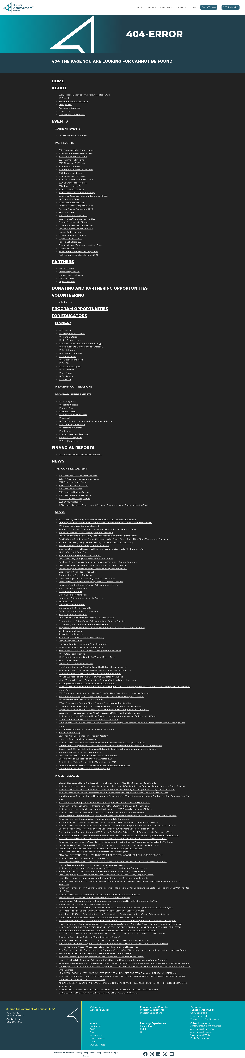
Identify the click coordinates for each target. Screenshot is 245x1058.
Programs (166, 7)
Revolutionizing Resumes (71, 634)
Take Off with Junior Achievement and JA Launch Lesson (86, 618)
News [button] (93, 1041)
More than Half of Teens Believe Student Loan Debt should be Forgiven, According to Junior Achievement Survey (114, 914)
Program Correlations (73, 386)
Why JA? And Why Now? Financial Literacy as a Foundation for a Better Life (95, 670)
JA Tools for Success (68, 405)
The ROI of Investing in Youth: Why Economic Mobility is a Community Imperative (98, 536)
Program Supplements (73, 394)
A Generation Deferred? (70, 591)
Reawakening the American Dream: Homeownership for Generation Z (93, 568)
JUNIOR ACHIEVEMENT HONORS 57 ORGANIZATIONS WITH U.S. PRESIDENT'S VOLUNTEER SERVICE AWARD (112, 934)
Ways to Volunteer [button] (99, 1010)
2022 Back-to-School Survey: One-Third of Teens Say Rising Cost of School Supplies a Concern (104, 693)
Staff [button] (92, 1029)
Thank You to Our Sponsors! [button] (204, 1019)
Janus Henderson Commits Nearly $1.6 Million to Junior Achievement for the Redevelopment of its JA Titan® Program (116, 907)
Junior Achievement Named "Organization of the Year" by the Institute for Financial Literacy (103, 868)
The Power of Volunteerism (72, 604)
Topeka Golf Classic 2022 (70, 238)
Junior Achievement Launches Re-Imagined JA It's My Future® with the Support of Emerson (104, 806)
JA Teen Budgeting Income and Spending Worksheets (85, 421)
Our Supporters (66, 278)
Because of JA (66, 601)
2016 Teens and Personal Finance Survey (78, 475)
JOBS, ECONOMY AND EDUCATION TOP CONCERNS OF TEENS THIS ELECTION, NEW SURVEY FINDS (108, 989)
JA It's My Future (67, 350)
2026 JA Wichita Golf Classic (72, 176)
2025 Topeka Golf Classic (70, 173)
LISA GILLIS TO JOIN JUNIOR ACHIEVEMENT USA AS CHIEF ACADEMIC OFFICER (98, 993)
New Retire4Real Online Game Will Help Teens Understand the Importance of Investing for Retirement (109, 845)
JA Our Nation (65, 373)
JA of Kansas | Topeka (201, 1032)
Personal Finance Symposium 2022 (76, 206)
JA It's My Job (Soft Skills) (71, 353)
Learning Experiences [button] (153, 1023)
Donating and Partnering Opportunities (100, 288)
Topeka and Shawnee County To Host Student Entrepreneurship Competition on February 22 (104, 709)
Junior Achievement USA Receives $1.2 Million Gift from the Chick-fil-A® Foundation (99, 894)
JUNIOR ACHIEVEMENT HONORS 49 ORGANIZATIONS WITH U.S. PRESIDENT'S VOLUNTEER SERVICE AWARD (113, 838)
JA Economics (65, 330)
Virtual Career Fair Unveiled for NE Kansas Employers (84, 768)
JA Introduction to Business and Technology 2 (81, 347)
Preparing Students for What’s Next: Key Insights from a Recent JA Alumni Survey (98, 529)
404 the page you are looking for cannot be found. (113, 61)
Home (140, 7)
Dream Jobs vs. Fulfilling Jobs (73, 595)
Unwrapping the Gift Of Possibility (75, 608)
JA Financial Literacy (68, 337)
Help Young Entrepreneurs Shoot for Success (81, 598)
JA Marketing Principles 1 (71, 360)
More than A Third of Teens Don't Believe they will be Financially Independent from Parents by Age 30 (108, 822)
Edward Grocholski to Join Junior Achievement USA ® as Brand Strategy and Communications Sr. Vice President (113, 960)
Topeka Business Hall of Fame (73, 222)
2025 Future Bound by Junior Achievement (80, 555)
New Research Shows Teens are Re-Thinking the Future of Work (90, 650)
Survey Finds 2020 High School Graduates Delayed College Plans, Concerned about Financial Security (108, 749)
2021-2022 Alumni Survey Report (74, 498)
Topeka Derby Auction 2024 (72, 235)
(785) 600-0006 (14, 1022)
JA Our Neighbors (67, 401)
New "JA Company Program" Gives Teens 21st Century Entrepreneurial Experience (98, 947)
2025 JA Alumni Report (70, 502)
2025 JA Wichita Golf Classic (72, 163)
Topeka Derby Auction (70, 232)
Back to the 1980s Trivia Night (73, 136)
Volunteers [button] (96, 1007)
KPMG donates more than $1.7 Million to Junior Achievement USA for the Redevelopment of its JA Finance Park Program (117, 920)
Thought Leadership (71, 468)
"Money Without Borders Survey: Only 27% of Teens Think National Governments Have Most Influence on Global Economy (118, 815)
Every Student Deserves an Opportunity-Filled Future (84, 95)
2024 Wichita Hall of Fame (71, 160)
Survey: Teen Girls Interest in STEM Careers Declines (84, 904)
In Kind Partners (66, 268)
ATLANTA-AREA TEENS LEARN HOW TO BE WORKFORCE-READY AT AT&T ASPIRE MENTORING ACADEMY (111, 855)
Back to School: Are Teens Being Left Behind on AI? (84, 545)
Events (180, 7)
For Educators (69, 315)
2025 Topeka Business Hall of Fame (76, 169)
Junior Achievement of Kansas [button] (205, 1026)
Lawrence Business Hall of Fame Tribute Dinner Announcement (90, 673)
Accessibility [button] (95, 1052)
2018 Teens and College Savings (74, 492)
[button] (155, 7)
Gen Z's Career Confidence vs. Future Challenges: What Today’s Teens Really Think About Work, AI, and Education (113, 539)
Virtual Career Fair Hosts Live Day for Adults (80, 752)
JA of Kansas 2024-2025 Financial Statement (80, 454)
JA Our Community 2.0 (70, 366)
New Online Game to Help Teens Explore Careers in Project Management (94, 852)
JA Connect (64, 418)
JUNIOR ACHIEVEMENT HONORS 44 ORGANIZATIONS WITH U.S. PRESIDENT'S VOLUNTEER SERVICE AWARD (113, 861)
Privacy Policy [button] (82, 1052)
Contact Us (64, 111)
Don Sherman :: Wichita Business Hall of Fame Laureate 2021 (88, 755)
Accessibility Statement (70, 108)
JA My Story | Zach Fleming (72, 654)
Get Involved (230, 7)
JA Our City (64, 363)
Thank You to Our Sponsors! (72, 114)
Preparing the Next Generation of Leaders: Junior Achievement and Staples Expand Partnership (105, 522)
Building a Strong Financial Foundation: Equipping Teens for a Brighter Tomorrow (98, 562)
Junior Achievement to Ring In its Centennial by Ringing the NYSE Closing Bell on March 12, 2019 (105, 809)
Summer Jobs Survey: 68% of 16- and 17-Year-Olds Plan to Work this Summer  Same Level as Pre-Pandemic (110, 745)
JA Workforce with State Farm (73, 552)
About (151, 7)
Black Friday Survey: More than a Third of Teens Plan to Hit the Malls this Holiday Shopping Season (106, 874)
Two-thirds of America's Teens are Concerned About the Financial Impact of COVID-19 (100, 848)
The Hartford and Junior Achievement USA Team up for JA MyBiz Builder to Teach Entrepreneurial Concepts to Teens (116, 832)
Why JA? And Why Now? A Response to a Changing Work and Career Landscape (98, 680)
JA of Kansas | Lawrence (202, 1029)
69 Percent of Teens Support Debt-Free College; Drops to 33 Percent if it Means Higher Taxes (104, 802)
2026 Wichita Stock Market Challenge (77, 192)
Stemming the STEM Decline (73, 588)
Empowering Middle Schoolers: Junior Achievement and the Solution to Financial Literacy (102, 627)
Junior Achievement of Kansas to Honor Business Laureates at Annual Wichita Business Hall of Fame (107, 716)
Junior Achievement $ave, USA (74, 434)
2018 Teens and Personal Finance (75, 495)
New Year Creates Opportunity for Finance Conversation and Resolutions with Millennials (101, 956)
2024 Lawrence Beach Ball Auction (76, 153)
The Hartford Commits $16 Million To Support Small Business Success (92, 865)
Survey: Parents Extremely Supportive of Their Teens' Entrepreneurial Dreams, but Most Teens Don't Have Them (113, 943)
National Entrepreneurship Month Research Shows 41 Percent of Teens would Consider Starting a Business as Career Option (119, 835)
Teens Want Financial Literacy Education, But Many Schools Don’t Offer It (94, 565)
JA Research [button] (96, 1035)
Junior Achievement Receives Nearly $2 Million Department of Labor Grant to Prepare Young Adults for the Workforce (116, 842)
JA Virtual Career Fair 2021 (71, 202)
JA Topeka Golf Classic (69, 199)
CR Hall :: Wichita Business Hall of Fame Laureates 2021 (85, 759)
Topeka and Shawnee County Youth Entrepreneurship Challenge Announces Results (100, 706)
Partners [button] (195, 1007)
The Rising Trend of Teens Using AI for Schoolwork (83, 644)
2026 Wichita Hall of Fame (71, 189)
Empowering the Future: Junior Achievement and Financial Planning (92, 621)
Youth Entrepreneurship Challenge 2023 (78, 255)
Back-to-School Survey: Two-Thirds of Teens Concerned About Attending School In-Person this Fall (106, 829)
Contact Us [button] (13, 1019)
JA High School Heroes (70, 340)
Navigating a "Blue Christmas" (73, 614)
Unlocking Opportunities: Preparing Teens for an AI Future (87, 578)
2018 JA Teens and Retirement (73, 485)
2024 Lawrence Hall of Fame (73, 156)
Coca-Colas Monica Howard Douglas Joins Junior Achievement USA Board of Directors (101, 917)
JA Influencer (65, 431)
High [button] (142, 1032)
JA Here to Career (67, 411)
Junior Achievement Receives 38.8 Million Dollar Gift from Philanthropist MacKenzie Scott (102, 812)
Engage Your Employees (71, 275)
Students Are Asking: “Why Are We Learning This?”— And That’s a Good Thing (96, 542)
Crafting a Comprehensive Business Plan (78, 611)
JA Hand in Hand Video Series (73, 414)
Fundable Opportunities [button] (202, 1010)
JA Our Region (66, 376)
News (193, 7)
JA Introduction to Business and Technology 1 (81, 343)
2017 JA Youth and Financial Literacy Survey (79, 479)
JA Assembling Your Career (72, 424)
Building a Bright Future (70, 631)
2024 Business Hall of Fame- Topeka (76, 150)
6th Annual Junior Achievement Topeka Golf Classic (83, 196)
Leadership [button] (95, 1026)
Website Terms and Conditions (73, 101)
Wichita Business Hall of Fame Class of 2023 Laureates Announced (91, 677)
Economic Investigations (70, 437)
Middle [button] (143, 1029)
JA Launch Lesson (67, 356)
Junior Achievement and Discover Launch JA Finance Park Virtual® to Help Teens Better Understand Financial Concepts (117, 825)
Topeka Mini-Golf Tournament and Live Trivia (80, 245)
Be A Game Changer (69, 660)
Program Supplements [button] (152, 1010)
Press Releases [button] (97, 1038)
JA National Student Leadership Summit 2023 (81, 647)
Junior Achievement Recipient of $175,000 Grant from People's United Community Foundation (104, 940)
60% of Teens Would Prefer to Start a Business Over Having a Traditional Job (95, 703)
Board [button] (93, 1032)
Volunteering (68, 295)
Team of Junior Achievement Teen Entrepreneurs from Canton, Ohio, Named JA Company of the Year (108, 901)
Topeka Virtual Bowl (68, 248)
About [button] (93, 1023)
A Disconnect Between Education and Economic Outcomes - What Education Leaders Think (104, 505)
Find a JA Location (199, 1038)
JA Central (64, 98)
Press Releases (67, 775)
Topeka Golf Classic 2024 (71, 242)
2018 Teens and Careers (70, 488)
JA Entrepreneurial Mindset (72, 333)
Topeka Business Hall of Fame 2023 (76, 228)
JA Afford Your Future (69, 441)
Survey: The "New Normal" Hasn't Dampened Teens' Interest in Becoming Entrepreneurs (102, 871)
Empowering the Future (70, 640)
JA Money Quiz (66, 408)
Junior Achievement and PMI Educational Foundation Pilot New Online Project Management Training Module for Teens (117, 789)
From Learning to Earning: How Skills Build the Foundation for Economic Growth (97, 519)
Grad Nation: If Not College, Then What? (78, 572)
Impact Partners (67, 281)
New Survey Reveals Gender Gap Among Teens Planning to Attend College (95, 953)
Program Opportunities (80, 308)
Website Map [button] (109, 1052)
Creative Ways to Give (69, 271)
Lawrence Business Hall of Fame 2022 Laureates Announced (88, 719)
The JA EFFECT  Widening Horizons (76, 663)
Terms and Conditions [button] (64, 1052)
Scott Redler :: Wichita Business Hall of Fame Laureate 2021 (87, 762)
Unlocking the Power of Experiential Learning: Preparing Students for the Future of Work (102, 549)
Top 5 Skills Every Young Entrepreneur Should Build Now (86, 558)
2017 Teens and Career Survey (73, 482)
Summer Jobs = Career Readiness (75, 575)
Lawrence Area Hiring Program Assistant (78, 739)
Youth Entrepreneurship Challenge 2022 (78, 251)
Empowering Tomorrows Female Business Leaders (83, 624)
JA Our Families (66, 370)
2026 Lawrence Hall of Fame (73, 183)
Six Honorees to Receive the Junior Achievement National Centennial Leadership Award (101, 911)
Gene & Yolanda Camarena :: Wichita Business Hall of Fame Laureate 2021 (94, 765)
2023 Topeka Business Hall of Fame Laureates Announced (87, 683)
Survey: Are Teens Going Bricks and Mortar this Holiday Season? (89, 937)
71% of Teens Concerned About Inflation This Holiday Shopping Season (93, 667)
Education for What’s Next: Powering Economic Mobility (86, 532)
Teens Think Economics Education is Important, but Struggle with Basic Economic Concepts (103, 878)
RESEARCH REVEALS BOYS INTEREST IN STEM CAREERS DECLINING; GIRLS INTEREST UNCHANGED (108, 930)
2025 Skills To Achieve (69, 166)
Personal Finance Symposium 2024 (76, 209)
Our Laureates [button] (97, 1045)
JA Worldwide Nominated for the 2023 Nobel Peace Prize (87, 657)
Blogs (60, 512)
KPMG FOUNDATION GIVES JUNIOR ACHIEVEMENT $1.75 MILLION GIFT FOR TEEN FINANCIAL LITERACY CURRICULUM (118, 973)
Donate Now (209, 7)
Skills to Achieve (66, 212)
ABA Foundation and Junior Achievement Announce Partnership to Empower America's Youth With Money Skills (113, 792)
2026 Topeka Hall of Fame (71, 186)
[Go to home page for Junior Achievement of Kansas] (18, 7)
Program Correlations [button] (151, 1013)
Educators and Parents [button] (154, 1007)
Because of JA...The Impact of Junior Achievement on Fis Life (88, 585)
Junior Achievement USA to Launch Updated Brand (84, 858)
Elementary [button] (146, 1026)
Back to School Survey (69, 732)
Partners (63, 261)
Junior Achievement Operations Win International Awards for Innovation (94, 819)
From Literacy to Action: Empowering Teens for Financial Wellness (91, 581)
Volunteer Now (66, 302)
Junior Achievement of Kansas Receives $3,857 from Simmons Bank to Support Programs (102, 742)
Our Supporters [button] (198, 1013)
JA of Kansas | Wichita (201, 1035)
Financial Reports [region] (199, 1016)
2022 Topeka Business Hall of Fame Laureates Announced (87, 729)
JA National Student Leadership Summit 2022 (81, 700)
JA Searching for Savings (70, 428)
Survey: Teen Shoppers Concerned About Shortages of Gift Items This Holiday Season (100, 713)
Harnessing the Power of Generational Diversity (81, 637)
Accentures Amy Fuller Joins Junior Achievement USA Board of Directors (94, 897)
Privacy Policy (65, 104)
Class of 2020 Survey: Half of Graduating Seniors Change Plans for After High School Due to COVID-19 (107, 783)
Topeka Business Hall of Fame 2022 (76, 225)
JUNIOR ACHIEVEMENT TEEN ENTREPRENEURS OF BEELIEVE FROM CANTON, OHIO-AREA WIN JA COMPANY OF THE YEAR (120, 927)
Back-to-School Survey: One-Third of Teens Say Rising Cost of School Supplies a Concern (101, 696)
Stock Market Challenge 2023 (73, 215)
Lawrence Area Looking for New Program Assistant (83, 736)
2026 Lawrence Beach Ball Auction (76, 179)
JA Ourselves (65, 379)
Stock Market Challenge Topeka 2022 (77, 219)
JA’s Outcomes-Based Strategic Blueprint (79, 526)
